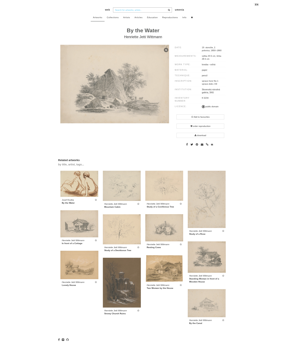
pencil (204, 75)
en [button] (256, 4)
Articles (139, 17)
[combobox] (142, 9)
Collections (113, 17)
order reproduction (201, 126)
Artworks (97, 17)
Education (152, 17)
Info (184, 17)
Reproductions (170, 17)
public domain (212, 106)
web (107, 9)
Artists (126, 17)
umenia (179, 9)
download (201, 135)
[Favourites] (192, 17)
